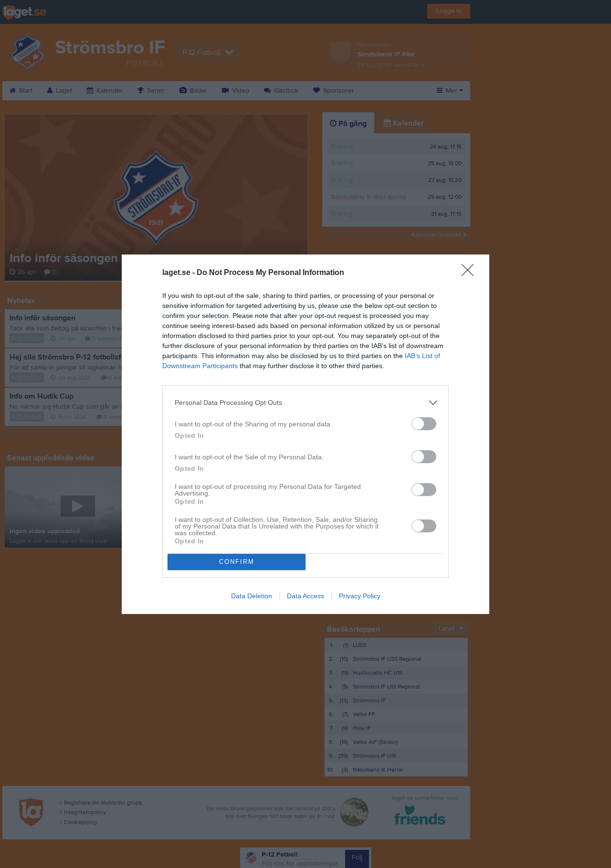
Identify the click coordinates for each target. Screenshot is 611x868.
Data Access (305, 596)
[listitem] (305, 403)
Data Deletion (251, 596)
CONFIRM (236, 561)
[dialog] (305, 434)
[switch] (423, 423)
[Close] (471, 273)
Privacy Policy (359, 596)
